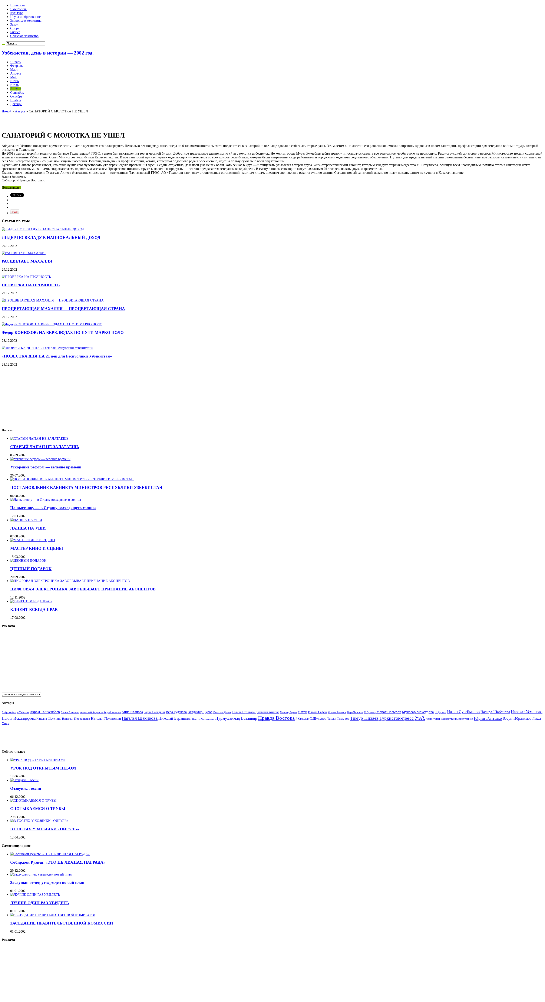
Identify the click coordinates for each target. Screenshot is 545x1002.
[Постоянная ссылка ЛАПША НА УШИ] (26, 520)
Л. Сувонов (370, 712)
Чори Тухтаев (433, 718)
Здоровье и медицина (26, 20)
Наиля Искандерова (19, 718)
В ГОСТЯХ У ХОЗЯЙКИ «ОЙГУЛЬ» (44, 829)
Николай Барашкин (174, 718)
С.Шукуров (318, 718)
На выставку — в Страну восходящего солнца (53, 507)
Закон (14, 24)
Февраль (16, 65)
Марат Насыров (388, 712)
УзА (419, 717)
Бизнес (15, 32)
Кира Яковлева (355, 712)
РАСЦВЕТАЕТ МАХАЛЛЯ (27, 261)
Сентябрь (17, 92)
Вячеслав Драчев (222, 712)
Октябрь (16, 96)
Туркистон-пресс (396, 718)
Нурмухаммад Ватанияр (236, 718)
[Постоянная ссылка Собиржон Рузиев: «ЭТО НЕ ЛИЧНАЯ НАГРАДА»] (50, 854)
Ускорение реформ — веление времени (45, 467)
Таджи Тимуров (338, 718)
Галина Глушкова (243, 712)
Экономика (18, 9)
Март (14, 69)
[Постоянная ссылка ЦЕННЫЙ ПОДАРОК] (28, 560)
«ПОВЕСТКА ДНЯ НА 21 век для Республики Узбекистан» (57, 356)
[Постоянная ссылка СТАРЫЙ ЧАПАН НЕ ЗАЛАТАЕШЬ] (39, 438)
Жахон (302, 712)
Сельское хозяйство (24, 36)
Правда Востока (276, 718)
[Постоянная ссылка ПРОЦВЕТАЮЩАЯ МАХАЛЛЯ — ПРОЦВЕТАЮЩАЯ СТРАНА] (53, 300)
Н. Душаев (440, 712)
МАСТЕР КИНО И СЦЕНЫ (36, 548)
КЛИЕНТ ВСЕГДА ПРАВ (34, 609)
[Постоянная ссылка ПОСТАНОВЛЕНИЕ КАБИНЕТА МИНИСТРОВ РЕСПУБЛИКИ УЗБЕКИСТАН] (72, 479)
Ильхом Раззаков (337, 712)
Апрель (15, 73)
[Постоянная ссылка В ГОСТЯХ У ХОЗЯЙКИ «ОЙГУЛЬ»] (39, 821)
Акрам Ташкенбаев (45, 712)
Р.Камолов (302, 718)
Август (15, 88)
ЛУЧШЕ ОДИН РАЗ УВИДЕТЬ (39, 903)
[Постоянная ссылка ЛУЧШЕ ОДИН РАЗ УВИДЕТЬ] (35, 894)
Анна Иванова (132, 712)
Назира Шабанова (495, 712)
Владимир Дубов (200, 712)
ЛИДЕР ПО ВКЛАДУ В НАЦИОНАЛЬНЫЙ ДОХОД (51, 237)
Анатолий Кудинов (91, 712)
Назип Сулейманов (463, 711)
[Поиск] (3, 44)
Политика (17, 5)
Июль (14, 85)
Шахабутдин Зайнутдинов (457, 718)
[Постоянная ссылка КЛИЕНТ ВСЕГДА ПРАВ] (31, 601)
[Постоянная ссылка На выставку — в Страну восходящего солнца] (45, 499)
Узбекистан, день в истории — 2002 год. (48, 53)
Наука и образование (25, 17)
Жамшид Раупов (288, 712)
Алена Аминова (70, 712)
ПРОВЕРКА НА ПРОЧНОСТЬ (31, 285)
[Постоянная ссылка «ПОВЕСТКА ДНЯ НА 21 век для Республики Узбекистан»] (47, 348)
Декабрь (16, 104)
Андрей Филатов (112, 712)
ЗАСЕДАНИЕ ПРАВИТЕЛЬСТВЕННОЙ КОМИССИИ (61, 923)
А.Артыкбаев (9, 712)
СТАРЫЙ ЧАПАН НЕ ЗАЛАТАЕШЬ (44, 447)
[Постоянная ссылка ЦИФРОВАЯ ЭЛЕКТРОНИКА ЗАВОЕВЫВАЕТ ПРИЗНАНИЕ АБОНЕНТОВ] (70, 581)
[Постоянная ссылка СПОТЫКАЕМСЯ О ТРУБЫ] (33, 800)
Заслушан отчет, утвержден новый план (47, 882)
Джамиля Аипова (267, 712)
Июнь (14, 81)
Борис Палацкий (154, 712)
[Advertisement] (51, 119)
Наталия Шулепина (48, 718)
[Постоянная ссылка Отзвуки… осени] (24, 780)
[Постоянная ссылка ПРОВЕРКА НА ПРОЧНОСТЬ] (26, 276)
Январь (15, 62)
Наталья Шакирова (140, 718)
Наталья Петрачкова (76, 718)
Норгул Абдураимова (203, 719)
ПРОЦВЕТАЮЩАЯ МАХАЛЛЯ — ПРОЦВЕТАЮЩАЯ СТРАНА (63, 308)
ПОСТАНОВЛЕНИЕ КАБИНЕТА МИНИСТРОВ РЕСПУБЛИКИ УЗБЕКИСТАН (86, 487)
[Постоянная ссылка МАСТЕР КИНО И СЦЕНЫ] (32, 540)
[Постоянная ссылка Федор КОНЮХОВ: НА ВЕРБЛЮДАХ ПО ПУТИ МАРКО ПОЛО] (52, 324)
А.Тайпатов (23, 712)
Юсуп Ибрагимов (517, 718)
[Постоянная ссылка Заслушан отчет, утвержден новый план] (41, 874)
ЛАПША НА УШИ (28, 528)
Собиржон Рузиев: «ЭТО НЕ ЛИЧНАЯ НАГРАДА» (58, 862)
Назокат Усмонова (526, 711)
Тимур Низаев (364, 718)
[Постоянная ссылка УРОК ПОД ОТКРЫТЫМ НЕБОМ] (37, 760)
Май (13, 77)
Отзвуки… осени (25, 788)
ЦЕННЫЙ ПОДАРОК (31, 569)
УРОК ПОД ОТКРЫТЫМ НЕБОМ (43, 768)
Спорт (14, 28)
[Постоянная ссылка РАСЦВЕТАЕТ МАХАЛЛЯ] (24, 253)
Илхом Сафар (317, 712)
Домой (6, 111)
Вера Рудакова (176, 712)
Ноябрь (15, 100)
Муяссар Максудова (418, 712)
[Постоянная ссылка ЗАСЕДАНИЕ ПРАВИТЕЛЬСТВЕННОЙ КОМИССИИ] (52, 915)
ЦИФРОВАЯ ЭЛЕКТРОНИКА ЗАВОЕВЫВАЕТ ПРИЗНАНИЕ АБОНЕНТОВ (83, 589)
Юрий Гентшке (488, 718)
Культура (16, 13)
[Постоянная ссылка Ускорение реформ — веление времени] (40, 459)
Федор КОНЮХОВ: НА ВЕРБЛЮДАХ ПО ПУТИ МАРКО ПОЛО (63, 332)
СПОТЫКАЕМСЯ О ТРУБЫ (37, 808)
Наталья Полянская (106, 718)
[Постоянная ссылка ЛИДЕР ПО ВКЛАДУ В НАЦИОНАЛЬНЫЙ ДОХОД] (43, 229)
